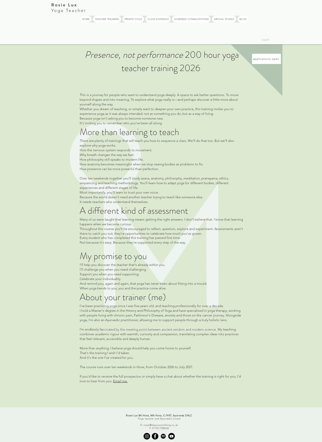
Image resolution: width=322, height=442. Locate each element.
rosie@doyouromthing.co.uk (161, 425)
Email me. (120, 381)
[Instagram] (147, 436)
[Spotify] (163, 436)
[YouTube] (171, 436)
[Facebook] (155, 436)
